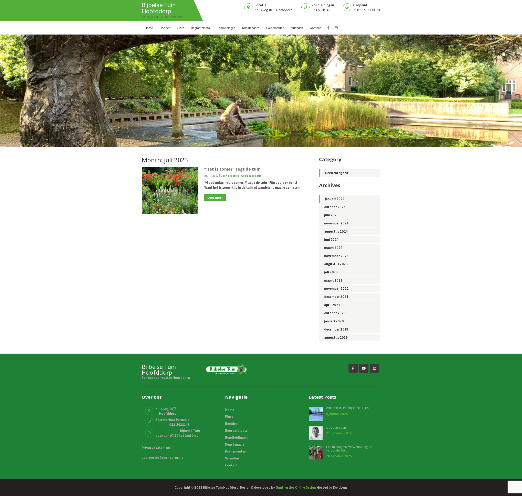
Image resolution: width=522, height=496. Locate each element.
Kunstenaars (250, 28)
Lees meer (215, 197)
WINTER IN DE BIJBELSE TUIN (347, 408)
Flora (180, 28)
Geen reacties (229, 176)
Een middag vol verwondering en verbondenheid (349, 448)
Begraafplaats (200, 28)
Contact (315, 28)
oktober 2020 (335, 313)
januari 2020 (334, 321)
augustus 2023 (336, 264)
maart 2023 (333, 280)
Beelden (165, 28)
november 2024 (336, 223)
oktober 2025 (334, 207)
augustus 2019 (336, 337)
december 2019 (336, 329)
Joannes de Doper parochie (162, 457)
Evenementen (275, 28)
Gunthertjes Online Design (296, 487)
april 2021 (332, 305)
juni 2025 (331, 215)
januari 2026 (335, 198)
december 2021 (336, 296)
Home (149, 28)
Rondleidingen (226, 28)
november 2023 (336, 256)
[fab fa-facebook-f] (328, 28)
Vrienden (297, 28)
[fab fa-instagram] (336, 28)
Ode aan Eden (336, 427)
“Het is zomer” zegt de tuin (232, 169)
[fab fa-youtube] (363, 368)
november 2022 (336, 288)
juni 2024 (331, 239)
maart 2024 (333, 247)
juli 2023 (331, 272)
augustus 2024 (336, 231)
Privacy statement (156, 447)
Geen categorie (251, 176)
